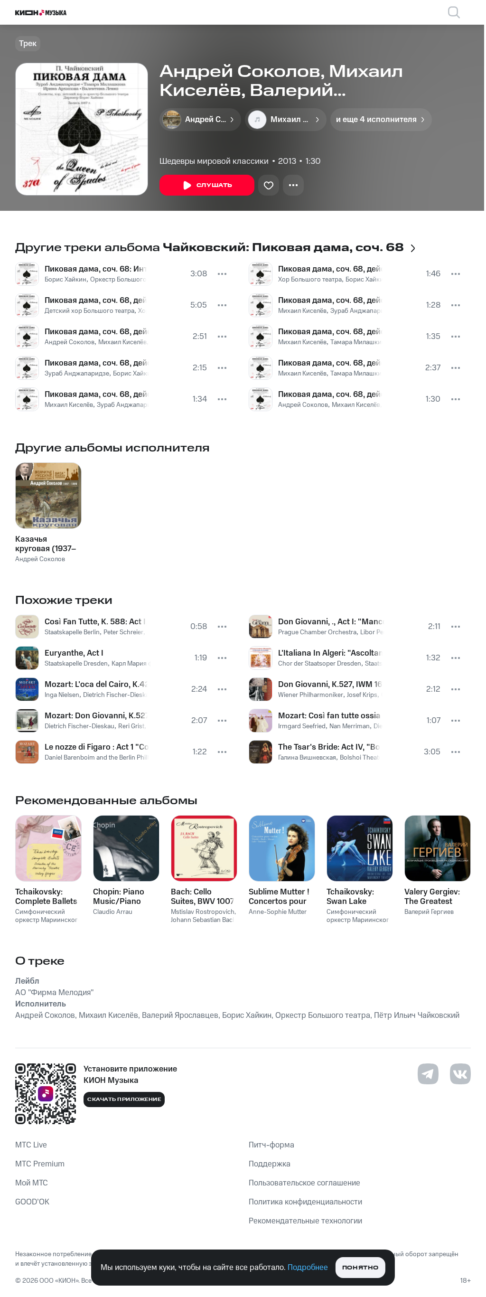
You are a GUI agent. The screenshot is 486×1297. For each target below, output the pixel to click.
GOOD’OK (32, 1202)
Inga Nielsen (62, 695)
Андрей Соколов (69, 342)
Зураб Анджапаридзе (77, 373)
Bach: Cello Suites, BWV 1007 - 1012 (202, 896)
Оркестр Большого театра (129, 279)
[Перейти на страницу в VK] (460, 1073)
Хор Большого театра (310, 279)
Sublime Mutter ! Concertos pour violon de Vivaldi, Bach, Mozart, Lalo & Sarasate (279, 896)
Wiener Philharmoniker (310, 695)
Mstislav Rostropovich (202, 912)
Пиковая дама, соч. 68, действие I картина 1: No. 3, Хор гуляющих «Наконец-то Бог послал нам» (330, 269)
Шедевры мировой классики (214, 161)
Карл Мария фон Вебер (146, 663)
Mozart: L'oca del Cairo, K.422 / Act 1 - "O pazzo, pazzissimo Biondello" (96, 684)
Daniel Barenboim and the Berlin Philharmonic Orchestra (125, 757)
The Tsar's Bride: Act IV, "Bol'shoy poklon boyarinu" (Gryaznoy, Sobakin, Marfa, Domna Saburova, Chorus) (329, 747)
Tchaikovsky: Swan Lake (350, 896)
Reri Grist (131, 726)
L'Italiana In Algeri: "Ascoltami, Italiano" (330, 653)
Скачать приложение (124, 1099)
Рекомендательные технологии (305, 1221)
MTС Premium (40, 1164)
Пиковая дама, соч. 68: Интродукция (96, 269)
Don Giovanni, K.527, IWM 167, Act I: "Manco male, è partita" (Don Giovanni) (330, 684)
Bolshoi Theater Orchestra (377, 757)
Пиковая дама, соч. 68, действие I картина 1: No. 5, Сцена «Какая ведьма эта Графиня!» (330, 394)
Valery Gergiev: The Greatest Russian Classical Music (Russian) (436, 896)
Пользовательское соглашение (304, 1183)
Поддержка (269, 1164)
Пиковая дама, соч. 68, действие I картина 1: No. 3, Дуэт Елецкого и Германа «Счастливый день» (330, 332)
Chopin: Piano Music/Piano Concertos (118, 896)
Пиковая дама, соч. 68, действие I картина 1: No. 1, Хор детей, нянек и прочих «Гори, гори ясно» (96, 300)
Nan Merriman (349, 726)
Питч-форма (271, 1145)
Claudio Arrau (112, 912)
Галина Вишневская (307, 757)
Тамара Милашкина (359, 342)
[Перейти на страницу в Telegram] (428, 1073)
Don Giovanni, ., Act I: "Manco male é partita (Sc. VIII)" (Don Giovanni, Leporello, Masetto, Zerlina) (331, 622)
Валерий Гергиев (429, 912)
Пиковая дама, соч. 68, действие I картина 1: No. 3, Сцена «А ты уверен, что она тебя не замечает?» (330, 300)
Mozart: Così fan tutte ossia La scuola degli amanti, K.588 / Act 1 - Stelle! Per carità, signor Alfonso (330, 716)
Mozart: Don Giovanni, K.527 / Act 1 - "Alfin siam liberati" (96, 716)
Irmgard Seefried (302, 726)
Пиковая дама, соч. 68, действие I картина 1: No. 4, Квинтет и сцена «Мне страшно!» (330, 363)
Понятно (360, 1268)
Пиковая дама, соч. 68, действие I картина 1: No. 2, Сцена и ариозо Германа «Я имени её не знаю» (97, 363)
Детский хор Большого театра (89, 311)
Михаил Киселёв (122, 342)
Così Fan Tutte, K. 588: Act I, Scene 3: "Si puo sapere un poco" (96, 622)
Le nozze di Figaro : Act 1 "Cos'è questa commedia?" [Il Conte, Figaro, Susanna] (97, 747)
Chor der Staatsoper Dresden (319, 663)
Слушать (214, 185)
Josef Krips (362, 695)
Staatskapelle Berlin (72, 632)
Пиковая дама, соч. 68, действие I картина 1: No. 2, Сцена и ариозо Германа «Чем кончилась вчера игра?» (97, 332)
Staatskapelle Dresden (76, 663)
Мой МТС (31, 1183)
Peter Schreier (123, 632)
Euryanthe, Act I (74, 653)
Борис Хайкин (65, 279)
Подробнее (308, 1267)
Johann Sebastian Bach (203, 920)
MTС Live (31, 1145)
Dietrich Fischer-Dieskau (118, 695)
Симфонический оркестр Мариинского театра (48, 920)
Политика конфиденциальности (305, 1202)
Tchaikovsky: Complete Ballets (46, 896)
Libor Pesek (376, 632)
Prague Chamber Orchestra (317, 632)
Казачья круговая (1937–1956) (45, 544)
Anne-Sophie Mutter (278, 912)
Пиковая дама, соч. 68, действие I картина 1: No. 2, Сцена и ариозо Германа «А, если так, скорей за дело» (97, 394)
